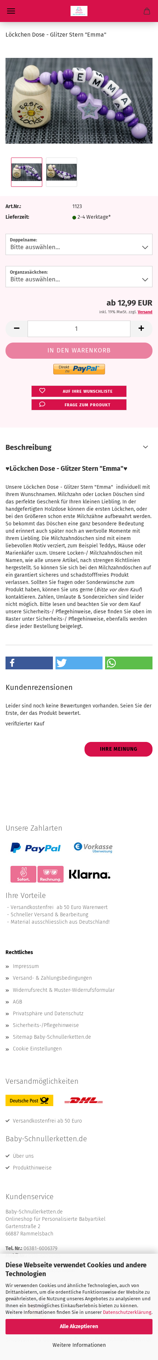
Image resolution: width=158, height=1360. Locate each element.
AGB (17, 1002)
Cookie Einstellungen (37, 1049)
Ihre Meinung (118, 749)
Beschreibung (28, 447)
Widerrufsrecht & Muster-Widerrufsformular (64, 990)
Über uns (23, 1156)
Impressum (26, 966)
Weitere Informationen (79, 1345)
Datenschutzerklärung (127, 1312)
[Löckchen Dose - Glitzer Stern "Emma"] (79, 100)
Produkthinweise (32, 1168)
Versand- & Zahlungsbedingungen (52, 978)
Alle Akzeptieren (79, 1326)
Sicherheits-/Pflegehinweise (46, 1025)
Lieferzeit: (17, 217)
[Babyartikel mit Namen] (79, 11)
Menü (11, 11)
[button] (17, 329)
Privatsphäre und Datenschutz (48, 1013)
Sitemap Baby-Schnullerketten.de (52, 1037)
